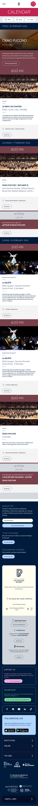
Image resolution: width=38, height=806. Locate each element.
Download (19, 657)
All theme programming (11, 63)
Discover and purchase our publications (19, 699)
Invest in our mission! (15, 681)
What (20, 19)
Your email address (8, 520)
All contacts (19, 641)
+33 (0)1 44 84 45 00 (23, 634)
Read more (7, 135)
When (9, 19)
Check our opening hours (19, 624)
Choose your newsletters (17, 525)
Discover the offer (8, 542)
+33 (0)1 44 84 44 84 (22, 635)
